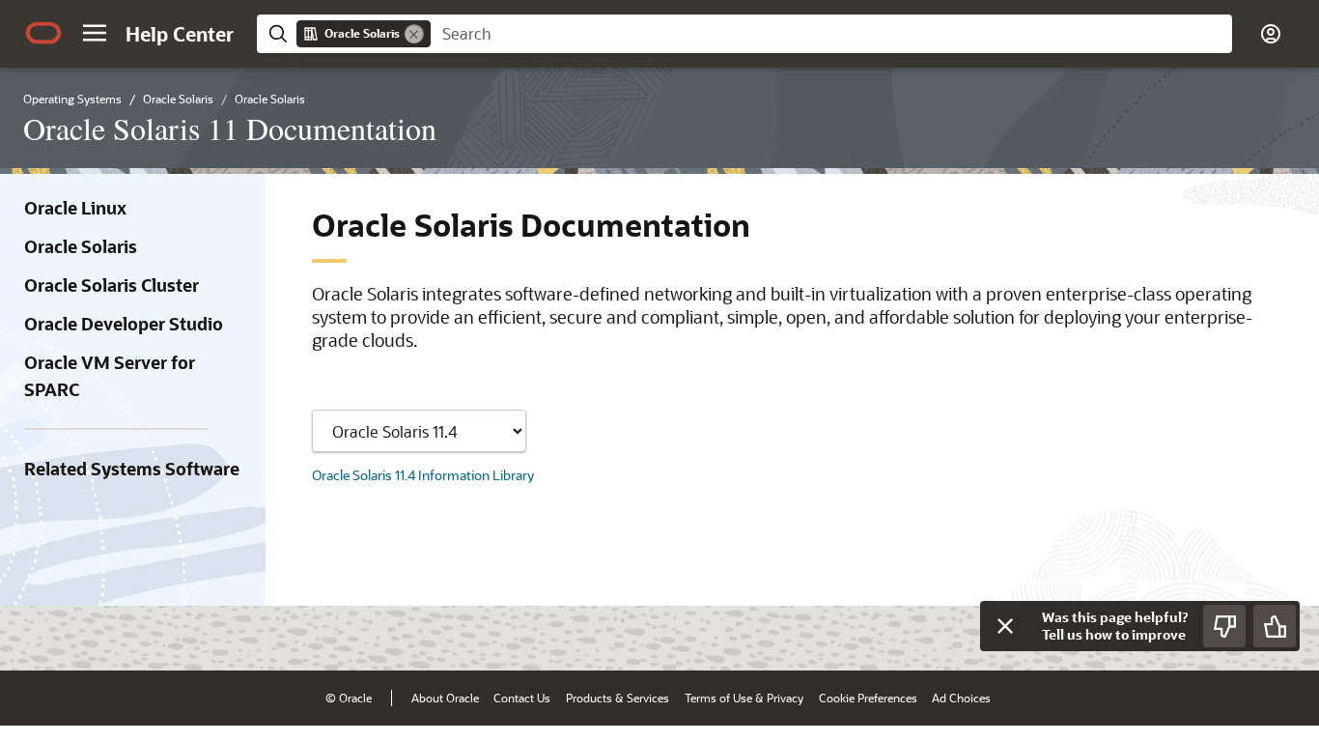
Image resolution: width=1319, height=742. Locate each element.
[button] (94, 33)
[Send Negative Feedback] (1224, 626)
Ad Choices (961, 697)
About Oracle (445, 697)
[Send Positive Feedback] (1274, 626)
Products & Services (617, 697)
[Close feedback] (1005, 626)
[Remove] (414, 33)
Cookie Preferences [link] (868, 697)
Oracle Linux (75, 207)
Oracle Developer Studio (123, 323)
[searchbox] (831, 33)
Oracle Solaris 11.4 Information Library (423, 475)
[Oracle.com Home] (43, 33)
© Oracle (348, 697)
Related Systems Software (131, 468)
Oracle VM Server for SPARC (109, 376)
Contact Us (521, 697)
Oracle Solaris (80, 246)
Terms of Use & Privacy (744, 697)
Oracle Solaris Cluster (111, 285)
